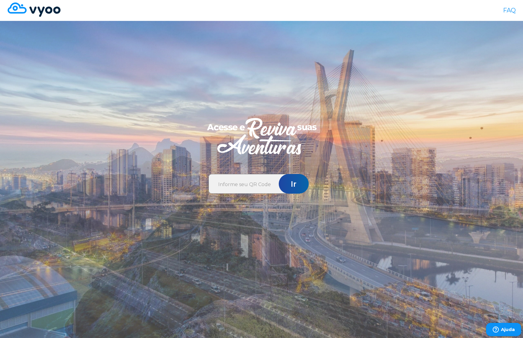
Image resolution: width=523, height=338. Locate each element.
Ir (293, 184)
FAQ (509, 10)
